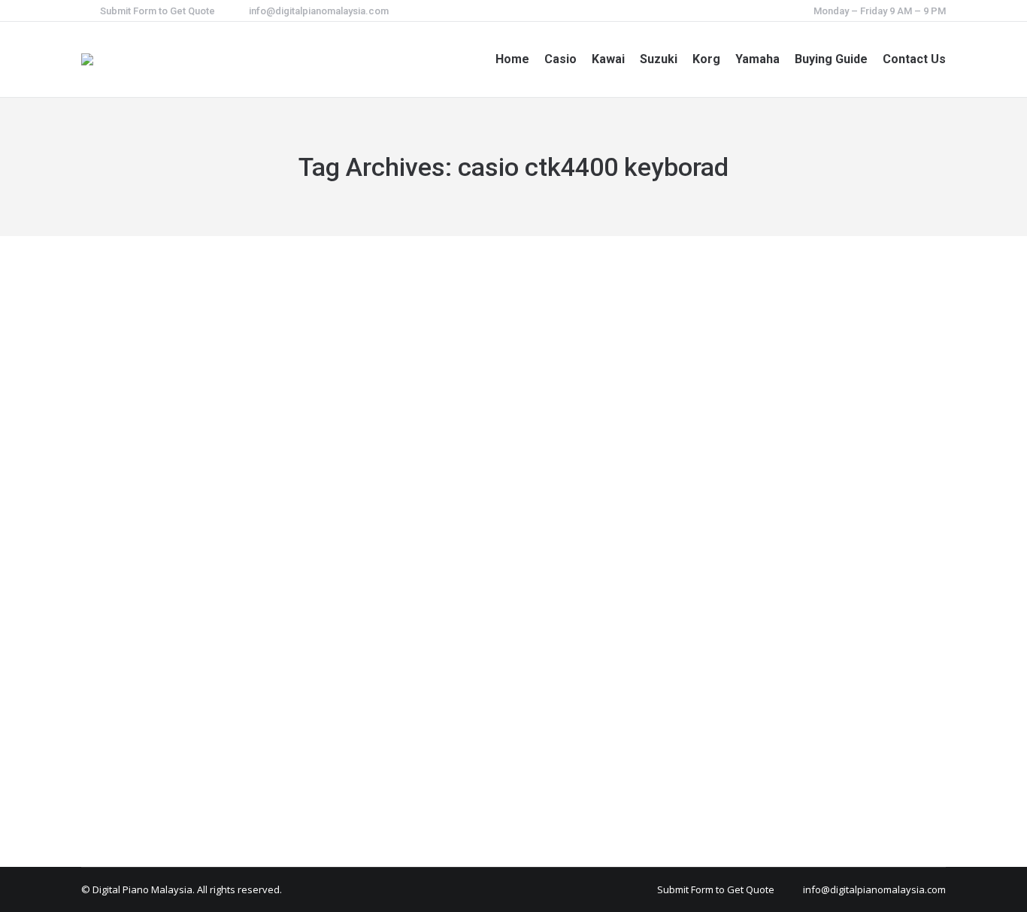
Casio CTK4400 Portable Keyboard (219, 691)
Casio (113, 719)
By (178, 719)
